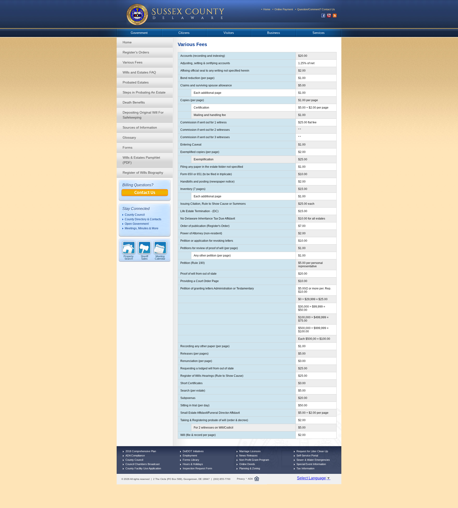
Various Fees (132, 62)
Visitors (229, 33)
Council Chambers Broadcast (142, 464)
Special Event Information (311, 464)
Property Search (129, 257)
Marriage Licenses (250, 451)
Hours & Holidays (193, 464)
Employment (190, 455)
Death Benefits (134, 102)
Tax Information (305, 468)
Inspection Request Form (197, 468)
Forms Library (191, 459)
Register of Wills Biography (143, 172)
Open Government (137, 223)
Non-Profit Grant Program (254, 459)
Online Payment (284, 9)
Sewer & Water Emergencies (313, 459)
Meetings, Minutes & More (141, 228)
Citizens (184, 33)
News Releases (248, 455)
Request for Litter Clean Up (312, 451)
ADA (250, 478)
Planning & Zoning (249, 468)
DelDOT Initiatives (193, 451)
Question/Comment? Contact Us (316, 9)
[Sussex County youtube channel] (329, 17)
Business (273, 33)
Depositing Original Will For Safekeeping (143, 114)
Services (318, 33)
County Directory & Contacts (143, 219)
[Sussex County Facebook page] (323, 17)
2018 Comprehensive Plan (140, 451)
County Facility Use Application (143, 468)
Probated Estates (136, 82)
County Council (135, 214)
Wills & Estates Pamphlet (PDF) (141, 160)
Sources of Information (140, 127)
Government (139, 33)
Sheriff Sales (144, 257)
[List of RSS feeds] (334, 17)
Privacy (241, 478)
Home (266, 9)
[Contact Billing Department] (144, 195)
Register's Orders (136, 52)
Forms (127, 147)
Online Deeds (247, 464)
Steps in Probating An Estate (144, 92)
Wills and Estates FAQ (139, 72)
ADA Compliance (135, 455)
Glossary (129, 137)
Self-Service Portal (307, 455)
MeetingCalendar (160, 257)
